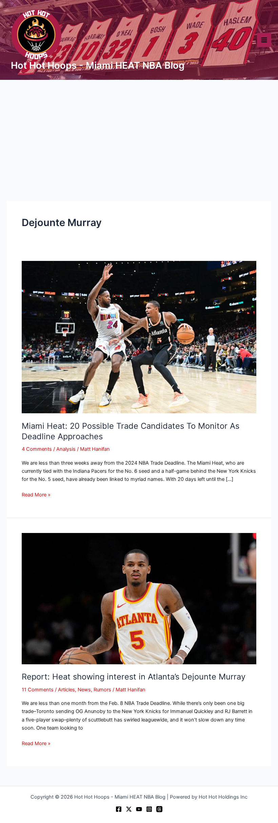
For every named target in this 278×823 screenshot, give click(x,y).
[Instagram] (149, 809)
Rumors (102, 690)
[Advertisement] (139, 130)
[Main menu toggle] (264, 40)
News (84, 690)
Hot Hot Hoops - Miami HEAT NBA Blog (97, 65)
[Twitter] (129, 809)
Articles (66, 690)
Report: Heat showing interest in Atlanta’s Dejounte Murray (133, 677)
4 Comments (37, 449)
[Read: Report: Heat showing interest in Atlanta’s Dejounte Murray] (139, 598)
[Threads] (159, 809)
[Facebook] (119, 809)
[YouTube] (139, 809)
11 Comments (38, 690)
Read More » (36, 494)
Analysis (66, 449)
